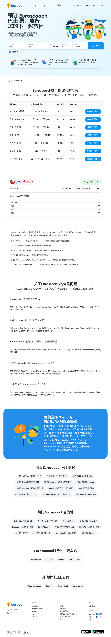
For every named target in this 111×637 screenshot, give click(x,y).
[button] (25, 46)
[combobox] (15, 46)
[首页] (9, 81)
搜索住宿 (15, 52)
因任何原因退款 (91, 371)
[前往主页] (14, 5)
